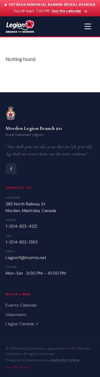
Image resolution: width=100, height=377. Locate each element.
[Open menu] (87, 26)
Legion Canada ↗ (22, 324)
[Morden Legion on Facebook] (11, 168)
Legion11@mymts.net (26, 258)
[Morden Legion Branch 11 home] (20, 26)
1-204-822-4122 (21, 226)
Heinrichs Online (65, 360)
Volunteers (16, 315)
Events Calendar (21, 305)
